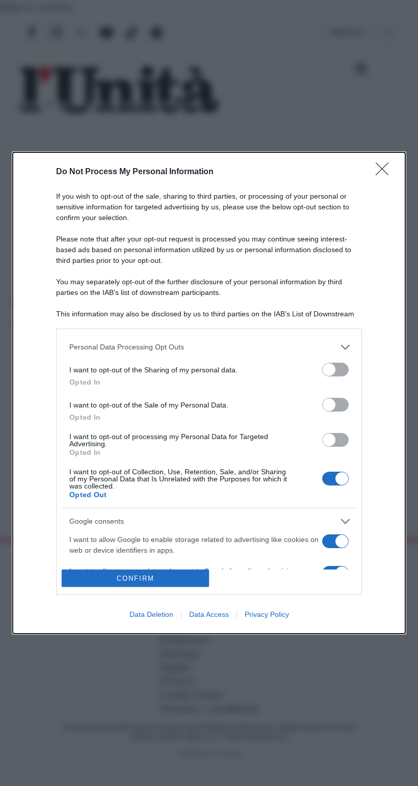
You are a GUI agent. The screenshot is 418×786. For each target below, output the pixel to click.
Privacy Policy (267, 614)
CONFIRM (135, 578)
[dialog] (209, 393)
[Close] (385, 172)
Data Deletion (151, 614)
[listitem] (209, 347)
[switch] (335, 369)
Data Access (209, 614)
